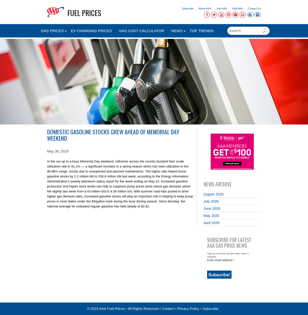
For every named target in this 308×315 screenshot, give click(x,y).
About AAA (205, 8)
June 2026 (212, 208)
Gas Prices (52, 31)
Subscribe (188, 8)
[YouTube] (221, 14)
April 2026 (211, 223)
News (177, 31)
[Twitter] (214, 14)
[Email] (235, 14)
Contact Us (254, 8)
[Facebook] (207, 14)
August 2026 (214, 194)
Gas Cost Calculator (141, 31)
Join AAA (221, 8)
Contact (168, 309)
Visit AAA (237, 8)
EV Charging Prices (91, 31)
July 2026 (211, 201)
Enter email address (220, 260)
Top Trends (202, 31)
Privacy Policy (188, 309)
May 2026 (211, 216)
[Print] (242, 14)
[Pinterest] (228, 14)
